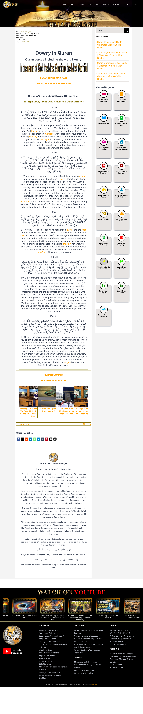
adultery (25, 201)
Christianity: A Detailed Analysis (123, 656)
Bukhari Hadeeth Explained (50, 675)
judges (67, 362)
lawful (34, 131)
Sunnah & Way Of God (119, 644)
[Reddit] (27, 440)
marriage (49, 134)
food (84, 229)
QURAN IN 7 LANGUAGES (53, 380)
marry (82, 176)
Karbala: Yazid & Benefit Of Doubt (124, 630)
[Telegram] (39, 440)
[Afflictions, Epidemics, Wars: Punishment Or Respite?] (54, 387)
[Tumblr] (43, 440)
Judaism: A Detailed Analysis (121, 653)
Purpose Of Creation (47, 656)
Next (86, 424)
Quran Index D (26, 41)
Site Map (42, 678)
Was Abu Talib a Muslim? (120, 633)
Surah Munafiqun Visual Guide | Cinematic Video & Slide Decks (112, 66)
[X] (22, 440)
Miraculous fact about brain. (85, 662)
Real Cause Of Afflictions (49, 653)
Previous (24, 424)
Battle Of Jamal (116, 642)
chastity (33, 136)
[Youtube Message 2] (71, 591)
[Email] (51, 440)
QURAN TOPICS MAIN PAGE (53, 78)
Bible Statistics (45, 664)
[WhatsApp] (35, 440)
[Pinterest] (47, 440)
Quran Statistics (45, 661)
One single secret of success (86, 636)
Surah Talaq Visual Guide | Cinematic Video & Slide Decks (110, 45)
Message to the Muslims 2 (49, 642)
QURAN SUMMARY (53, 375)
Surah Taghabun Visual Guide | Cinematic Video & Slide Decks (112, 55)
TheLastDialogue (25, 32)
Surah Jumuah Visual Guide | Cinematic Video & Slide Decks (111, 76)
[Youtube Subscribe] (12, 649)
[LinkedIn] (31, 440)
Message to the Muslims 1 (49, 672)
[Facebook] (18, 440)
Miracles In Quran (46, 650)
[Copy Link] (55, 440)
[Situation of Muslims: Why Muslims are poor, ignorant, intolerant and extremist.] (72, 387)
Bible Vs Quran (116, 665)
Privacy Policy (94, 684)
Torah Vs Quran (116, 667)
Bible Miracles (44, 658)
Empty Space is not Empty (85, 670)
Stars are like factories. (83, 673)
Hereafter (40, 252)
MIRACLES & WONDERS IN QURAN (54, 83)
